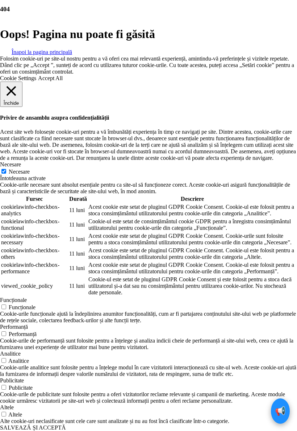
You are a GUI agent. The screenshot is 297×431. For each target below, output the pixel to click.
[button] (42, 51)
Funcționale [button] (13, 300)
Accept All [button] (50, 78)
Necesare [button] (10, 164)
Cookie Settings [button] (18, 78)
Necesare (19, 172)
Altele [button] (7, 407)
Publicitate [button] (12, 380)
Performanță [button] (14, 327)
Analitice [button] (10, 354)
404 (5, 9)
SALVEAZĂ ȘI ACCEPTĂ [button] (33, 427)
